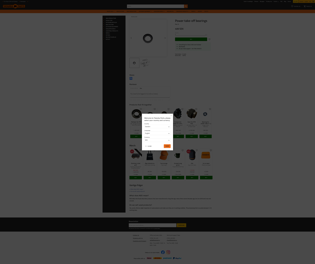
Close (150, 146)
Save (167, 146)
